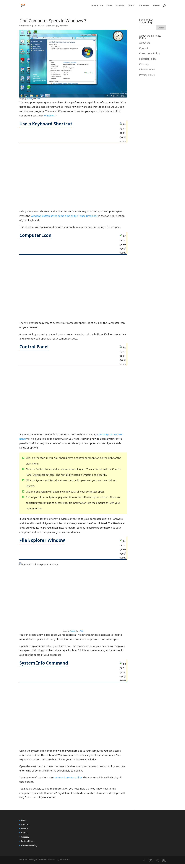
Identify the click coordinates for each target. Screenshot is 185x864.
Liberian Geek (147, 69)
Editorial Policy (147, 58)
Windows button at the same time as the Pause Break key (64, 215)
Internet (156, 5)
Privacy (24, 828)
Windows (120, 5)
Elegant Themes (38, 859)
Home (24, 820)
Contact (143, 48)
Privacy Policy (147, 75)
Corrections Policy (149, 53)
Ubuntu (131, 5)
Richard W (26, 25)
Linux (109, 5)
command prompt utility (67, 777)
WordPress (144, 5)
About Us (144, 42)
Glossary (144, 64)
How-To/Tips (97, 5)
